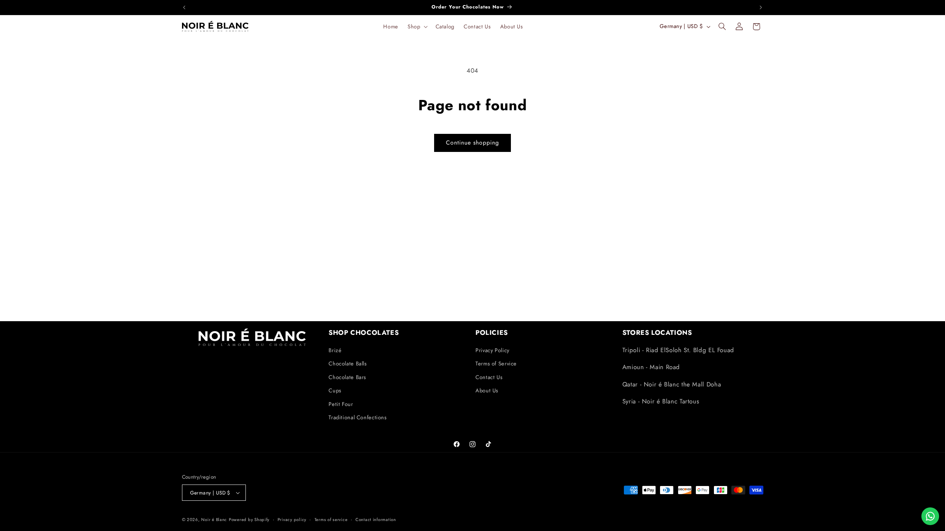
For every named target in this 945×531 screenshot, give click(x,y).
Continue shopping (472, 142)
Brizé (335, 350)
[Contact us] (930, 516)
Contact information (375, 520)
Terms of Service (496, 364)
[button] (417, 26)
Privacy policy (292, 520)
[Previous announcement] (184, 7)
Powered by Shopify (249, 520)
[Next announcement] (761, 7)
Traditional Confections (358, 417)
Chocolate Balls (348, 364)
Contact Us (488, 377)
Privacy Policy (492, 350)
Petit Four (341, 404)
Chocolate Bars (347, 377)
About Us (486, 390)
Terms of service (331, 520)
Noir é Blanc (214, 520)
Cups (335, 390)
